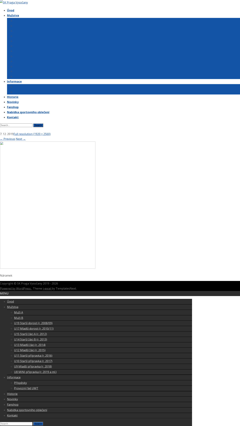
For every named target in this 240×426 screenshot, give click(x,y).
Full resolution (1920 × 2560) (32, 134)
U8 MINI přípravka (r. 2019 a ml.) (36, 76)
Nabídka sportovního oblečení (28, 112)
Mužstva (13, 15)
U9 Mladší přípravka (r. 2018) (34, 71)
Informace (14, 81)
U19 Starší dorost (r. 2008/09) (34, 31)
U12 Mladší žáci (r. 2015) (30, 56)
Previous (7, 139)
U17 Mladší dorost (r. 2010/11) (35, 36)
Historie (12, 97)
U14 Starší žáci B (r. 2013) (31, 46)
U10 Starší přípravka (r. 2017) (34, 66)
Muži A (18, 21)
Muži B (18, 26)
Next (21, 139)
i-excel (47, 288)
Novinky (13, 102)
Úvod (10, 10)
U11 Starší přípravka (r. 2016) (34, 61)
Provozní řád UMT (26, 92)
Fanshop (13, 107)
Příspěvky (21, 87)
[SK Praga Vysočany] (14, 2)
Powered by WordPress (15, 288)
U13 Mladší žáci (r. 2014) (30, 51)
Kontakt (13, 117)
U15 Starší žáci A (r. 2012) (31, 41)
